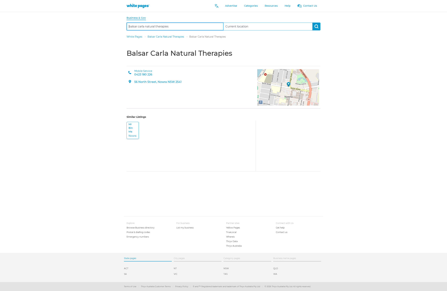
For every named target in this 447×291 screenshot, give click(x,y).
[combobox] (175, 26)
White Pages (135, 36)
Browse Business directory (141, 227)
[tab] (138, 18)
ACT (126, 268)
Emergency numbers (138, 236)
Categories (251, 5)
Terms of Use (130, 286)
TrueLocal (231, 232)
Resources (271, 5)
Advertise (231, 5)
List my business (185, 227)
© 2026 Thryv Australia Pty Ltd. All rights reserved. (288, 286)
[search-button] (316, 26)
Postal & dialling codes (138, 232)
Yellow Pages (233, 227)
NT (175, 268)
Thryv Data (232, 241)
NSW (226, 268)
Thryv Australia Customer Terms (156, 286)
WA (275, 274)
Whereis (230, 236)
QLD (275, 268)
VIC (175, 274)
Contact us (281, 232)
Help (288, 5)
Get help (280, 227)
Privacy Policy (182, 286)
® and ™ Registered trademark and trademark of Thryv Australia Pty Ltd (227, 286)
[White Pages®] (138, 6)
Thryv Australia (234, 246)
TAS (226, 274)
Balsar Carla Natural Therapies (166, 36)
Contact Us (309, 5)
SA (125, 274)
